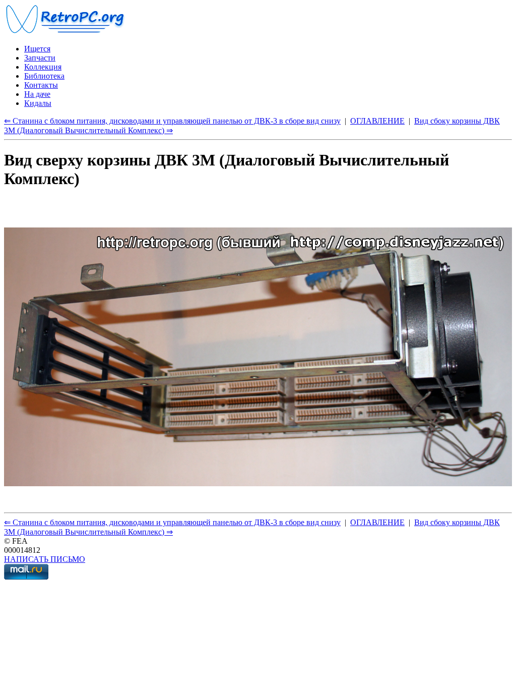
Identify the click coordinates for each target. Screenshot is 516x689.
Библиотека (44, 76)
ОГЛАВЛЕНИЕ (377, 121)
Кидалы (37, 103)
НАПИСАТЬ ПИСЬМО (44, 559)
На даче (37, 94)
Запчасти (39, 57)
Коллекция (42, 67)
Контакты (41, 85)
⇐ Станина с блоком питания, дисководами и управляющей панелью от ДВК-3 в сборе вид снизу (172, 121)
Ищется (37, 48)
